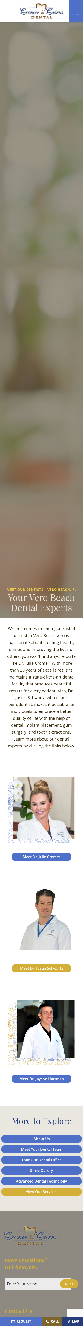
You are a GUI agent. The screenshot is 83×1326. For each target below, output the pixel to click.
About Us (41, 1138)
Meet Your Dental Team (41, 1149)
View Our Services (41, 1191)
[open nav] (76, 11)
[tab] (7, 1294)
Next (69, 1284)
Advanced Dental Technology (41, 1181)
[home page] (35, 11)
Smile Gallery (41, 1170)
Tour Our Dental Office (41, 1159)
